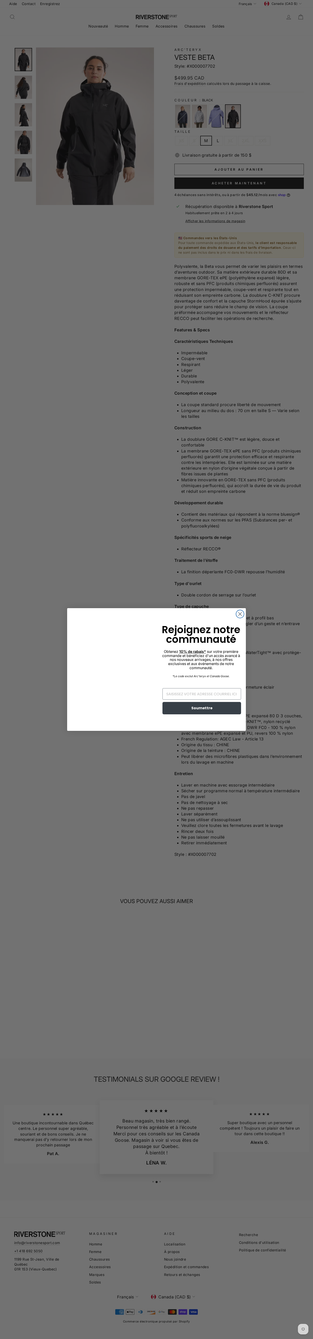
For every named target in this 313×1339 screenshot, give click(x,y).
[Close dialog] (240, 614)
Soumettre (201, 708)
